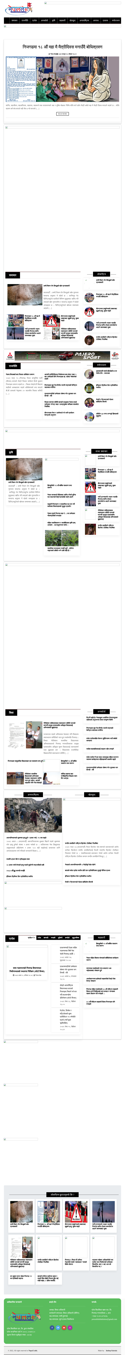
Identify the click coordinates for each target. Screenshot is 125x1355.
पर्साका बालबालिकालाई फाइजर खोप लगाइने (100, 749)
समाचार (14, 20)
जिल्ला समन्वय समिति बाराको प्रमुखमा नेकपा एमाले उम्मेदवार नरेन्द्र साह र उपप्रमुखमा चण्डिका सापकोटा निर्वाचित (62, 404)
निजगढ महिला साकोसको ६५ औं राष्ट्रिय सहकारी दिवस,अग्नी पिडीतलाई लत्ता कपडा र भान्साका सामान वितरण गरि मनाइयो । (102, 991)
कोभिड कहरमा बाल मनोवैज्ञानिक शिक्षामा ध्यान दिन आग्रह (69, 776)
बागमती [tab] (46, 938)
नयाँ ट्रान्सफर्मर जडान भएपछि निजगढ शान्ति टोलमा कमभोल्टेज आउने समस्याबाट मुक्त (106, 325)
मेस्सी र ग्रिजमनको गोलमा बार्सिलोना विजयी (79, 882)
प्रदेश (34, 20)
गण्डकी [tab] (53, 938)
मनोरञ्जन (116, 20)
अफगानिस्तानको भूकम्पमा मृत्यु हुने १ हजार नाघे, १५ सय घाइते (26, 838)
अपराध (96, 20)
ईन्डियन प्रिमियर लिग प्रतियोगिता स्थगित (19, 876)
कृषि (53, 20)
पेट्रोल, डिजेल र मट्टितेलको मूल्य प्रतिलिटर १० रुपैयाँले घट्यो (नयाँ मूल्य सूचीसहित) (67, 1016)
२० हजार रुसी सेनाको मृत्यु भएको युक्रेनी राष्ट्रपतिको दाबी (25, 865)
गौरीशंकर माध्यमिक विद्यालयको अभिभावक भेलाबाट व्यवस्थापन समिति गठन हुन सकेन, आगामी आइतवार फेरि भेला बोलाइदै (33, 778)
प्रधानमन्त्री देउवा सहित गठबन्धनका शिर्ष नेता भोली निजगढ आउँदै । (68, 951)
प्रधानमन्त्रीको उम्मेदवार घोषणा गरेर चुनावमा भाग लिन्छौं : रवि (68, 969)
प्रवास (105, 20)
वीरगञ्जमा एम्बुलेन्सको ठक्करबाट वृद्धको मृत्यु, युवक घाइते (70, 318)
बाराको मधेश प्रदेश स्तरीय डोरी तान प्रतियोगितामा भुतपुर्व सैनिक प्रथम (87, 870)
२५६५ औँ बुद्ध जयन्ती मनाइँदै (15, 871)
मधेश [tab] (39, 938)
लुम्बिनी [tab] (60, 938)
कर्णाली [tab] (67, 938)
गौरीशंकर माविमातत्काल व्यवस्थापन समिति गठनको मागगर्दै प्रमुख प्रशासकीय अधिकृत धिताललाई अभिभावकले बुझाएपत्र (69, 333)
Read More (62, 114)
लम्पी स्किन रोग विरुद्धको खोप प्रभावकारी (57, 286)
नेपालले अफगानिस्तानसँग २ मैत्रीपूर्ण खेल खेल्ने (80, 865)
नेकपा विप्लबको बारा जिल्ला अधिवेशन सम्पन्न (20, 374)
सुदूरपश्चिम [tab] (75, 938)
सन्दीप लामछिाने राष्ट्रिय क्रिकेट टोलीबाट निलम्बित (81, 843)
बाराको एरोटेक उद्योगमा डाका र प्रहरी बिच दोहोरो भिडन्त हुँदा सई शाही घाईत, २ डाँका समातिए (48, 1278)
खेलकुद (72, 20)
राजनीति (25, 20)
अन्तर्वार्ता (44, 20)
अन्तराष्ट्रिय (84, 20)
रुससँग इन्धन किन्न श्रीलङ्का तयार (18, 859)
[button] (52, 1327)
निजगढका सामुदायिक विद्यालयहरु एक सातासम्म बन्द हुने (25, 761)
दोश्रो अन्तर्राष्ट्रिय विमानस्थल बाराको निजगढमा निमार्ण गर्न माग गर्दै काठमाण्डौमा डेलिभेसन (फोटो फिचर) (68, 991)
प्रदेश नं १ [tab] (31, 938)
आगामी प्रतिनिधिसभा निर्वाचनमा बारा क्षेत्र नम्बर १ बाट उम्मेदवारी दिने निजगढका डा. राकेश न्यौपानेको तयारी (60, 376)
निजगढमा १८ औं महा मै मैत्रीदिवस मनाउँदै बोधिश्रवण (32, 318)
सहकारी (62, 20)
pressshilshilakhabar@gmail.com (104, 1319)
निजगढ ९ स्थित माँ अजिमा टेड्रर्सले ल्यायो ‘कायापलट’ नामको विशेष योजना (76, 1262)
